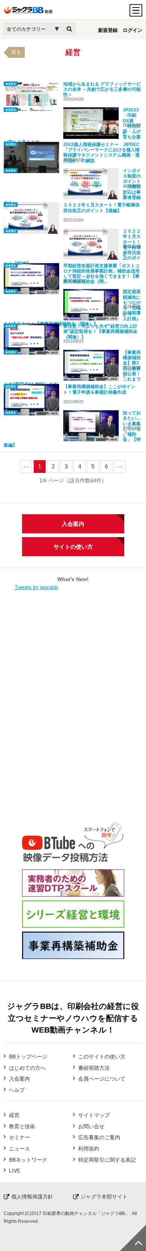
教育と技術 (22, 1126)
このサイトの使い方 (101, 1057)
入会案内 (73, 524)
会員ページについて (101, 1079)
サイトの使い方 (73, 546)
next (119, 467)
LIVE (14, 1171)
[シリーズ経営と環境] (73, 924)
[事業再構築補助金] (73, 955)
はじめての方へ (27, 1068)
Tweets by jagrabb (36, 587)
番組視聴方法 (94, 1068)
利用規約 (88, 1149)
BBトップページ (28, 1057)
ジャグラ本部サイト (104, 1197)
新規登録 (108, 30)
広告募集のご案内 (99, 1137)
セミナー (19, 1137)
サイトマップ (94, 1115)
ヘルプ (17, 1090)
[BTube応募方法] (73, 861)
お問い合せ (91, 1126)
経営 (14, 1115)
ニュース (19, 1149)
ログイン (132, 30)
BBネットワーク (28, 1160)
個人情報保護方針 (32, 1197)
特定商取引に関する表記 (107, 1160)
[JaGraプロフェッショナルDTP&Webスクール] (73, 893)
